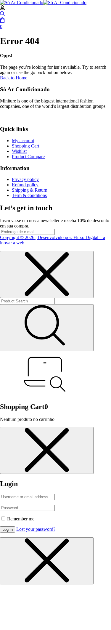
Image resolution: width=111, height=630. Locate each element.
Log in (7, 529)
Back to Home (13, 77)
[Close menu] (47, 274)
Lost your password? (35, 529)
